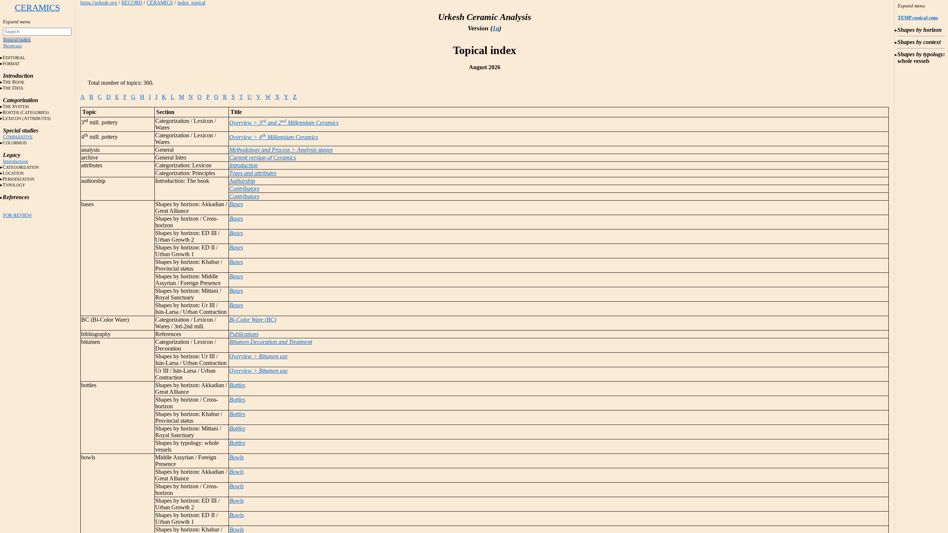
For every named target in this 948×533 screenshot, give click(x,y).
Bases (236, 204)
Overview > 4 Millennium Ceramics (273, 137)
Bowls (236, 457)
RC (26, 112)
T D (13, 88)
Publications (243, 334)
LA (27, 118)
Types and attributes (252, 173)
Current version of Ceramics (262, 157)
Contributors (244, 188)
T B (13, 82)
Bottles (237, 385)
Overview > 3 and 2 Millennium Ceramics (283, 123)
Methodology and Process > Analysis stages (281, 150)
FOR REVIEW (17, 215)
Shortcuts (12, 45)
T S (16, 106)
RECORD (131, 3)
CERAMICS (160, 3)
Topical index (17, 40)
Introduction (15, 161)
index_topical (191, 3)
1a (496, 28)
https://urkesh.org (98, 3)
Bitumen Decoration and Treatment (270, 342)
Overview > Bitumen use (258, 356)
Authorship (242, 181)
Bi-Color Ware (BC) (252, 319)
